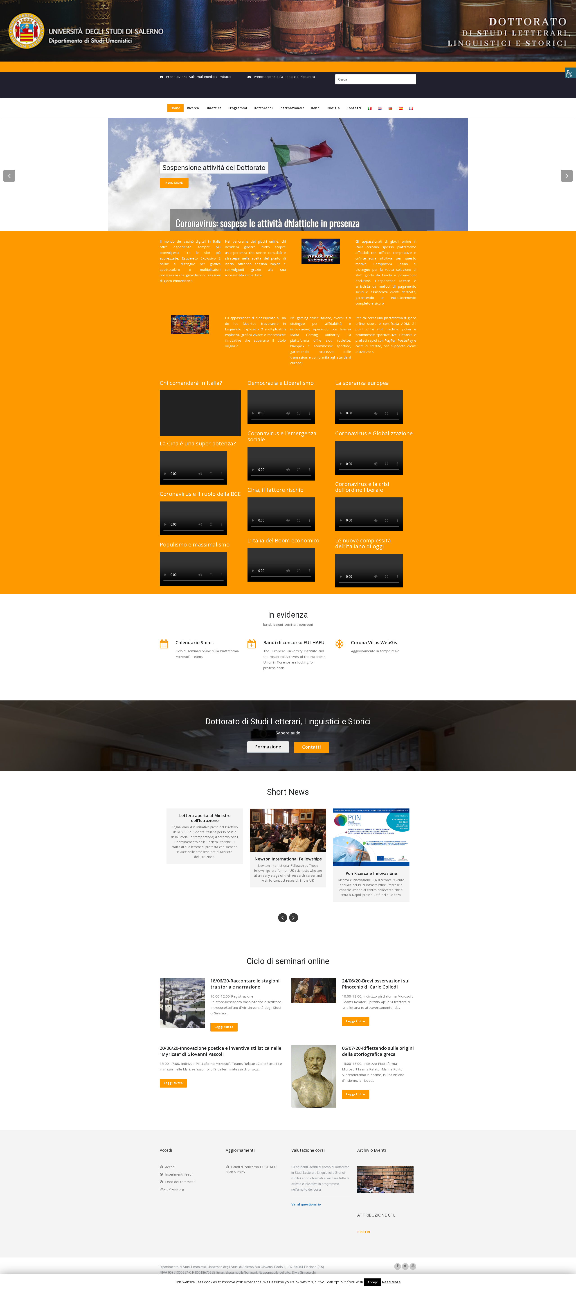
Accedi (170, 1167)
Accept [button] (372, 1282)
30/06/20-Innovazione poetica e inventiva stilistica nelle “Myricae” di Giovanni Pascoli (220, 1051)
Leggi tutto (224, 1027)
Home (175, 108)
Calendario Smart (195, 642)
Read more (174, 183)
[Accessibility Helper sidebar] (570, 73)
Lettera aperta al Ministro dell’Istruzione (371, 818)
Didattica (214, 108)
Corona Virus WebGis (374, 642)
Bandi (316, 108)
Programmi (237, 108)
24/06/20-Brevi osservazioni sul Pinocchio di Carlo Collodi (376, 984)
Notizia (333, 108)
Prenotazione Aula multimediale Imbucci (198, 76)
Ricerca (193, 108)
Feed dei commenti (180, 1181)
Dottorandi (263, 108)
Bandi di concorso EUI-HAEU (293, 642)
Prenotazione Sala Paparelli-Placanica (284, 76)
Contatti (353, 108)
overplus (340, 318)
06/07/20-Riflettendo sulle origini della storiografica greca (378, 1051)
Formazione (268, 747)
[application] (200, 413)
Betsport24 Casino (390, 264)
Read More (391, 1282)
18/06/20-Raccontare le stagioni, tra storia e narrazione (245, 984)
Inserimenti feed (178, 1174)
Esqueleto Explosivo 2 (244, 329)
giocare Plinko (257, 247)
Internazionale (291, 108)
